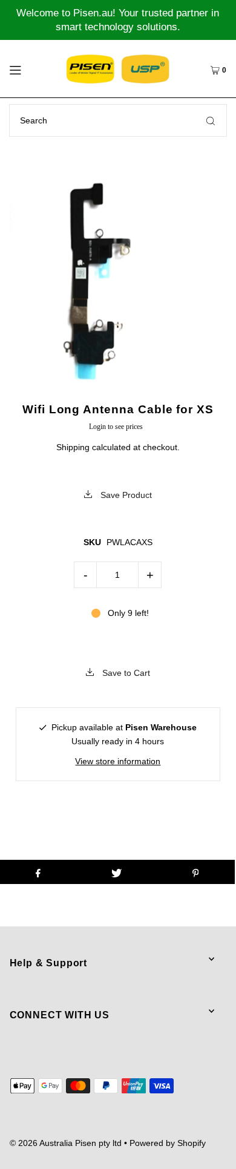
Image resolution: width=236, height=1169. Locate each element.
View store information (117, 761)
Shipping (73, 447)
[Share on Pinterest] (195, 872)
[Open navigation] (29, 69)
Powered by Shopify (167, 1143)
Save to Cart (125, 673)
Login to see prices (116, 426)
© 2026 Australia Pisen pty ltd (66, 1143)
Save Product (125, 495)
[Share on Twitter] (116, 872)
